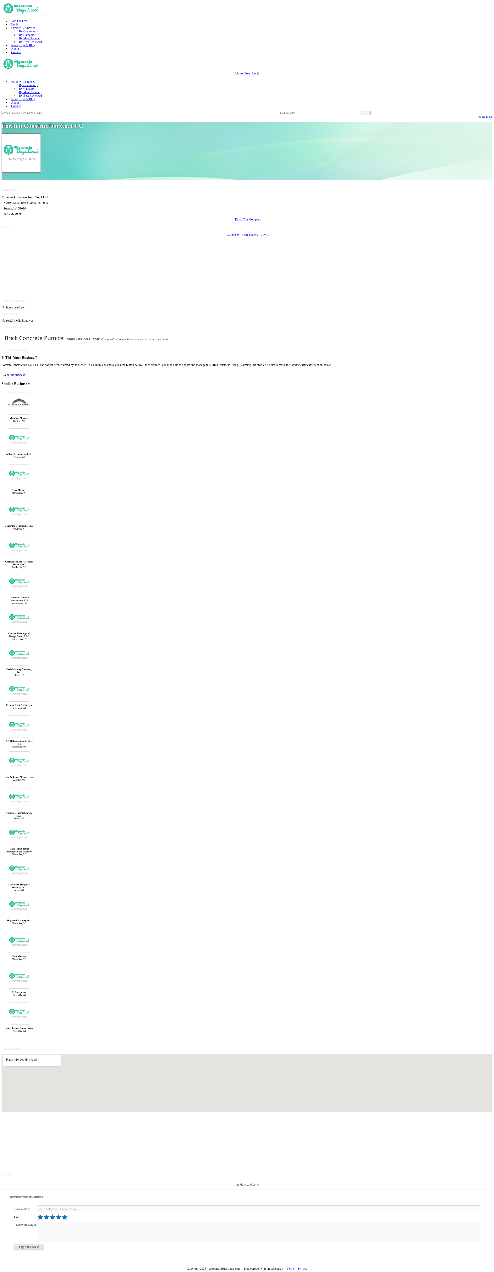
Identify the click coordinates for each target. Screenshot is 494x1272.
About (15, 48)
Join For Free (19, 21)
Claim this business (13, 375)
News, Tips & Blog (23, 45)
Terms (290, 1268)
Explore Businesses (23, 28)
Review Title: (22, 1209)
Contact (16, 52)
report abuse (485, 116)
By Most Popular (29, 38)
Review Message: (25, 1224)
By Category (27, 34)
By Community (28, 31)
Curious (233, 234)
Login (15, 24)
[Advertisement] (117, 266)
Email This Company (248, 219)
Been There (249, 234)
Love (265, 234)
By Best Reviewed (30, 41)
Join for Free (242, 73)
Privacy (302, 1268)
